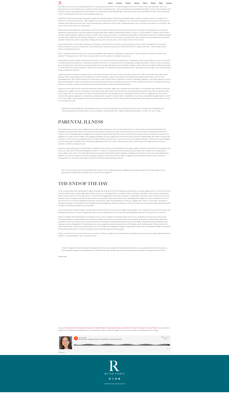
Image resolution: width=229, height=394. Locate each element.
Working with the (70, 328)
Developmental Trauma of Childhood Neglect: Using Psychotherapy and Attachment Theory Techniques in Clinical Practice (117, 328)
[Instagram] (113, 378)
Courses (119, 3)
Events (128, 3)
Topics (145, 3)
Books (153, 3)
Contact (169, 3)
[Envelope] (119, 378)
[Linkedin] (116, 378)
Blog (161, 3)
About (110, 3)
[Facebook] (110, 378)
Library (136, 3)
